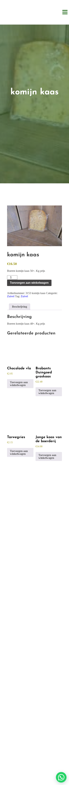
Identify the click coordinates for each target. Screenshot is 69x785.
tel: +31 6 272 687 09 (32, 654)
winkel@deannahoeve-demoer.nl (33, 660)
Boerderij (34, 529)
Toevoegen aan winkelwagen (29, 282)
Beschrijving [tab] (19, 306)
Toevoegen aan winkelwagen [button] (19, 384)
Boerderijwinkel (34, 523)
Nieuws (34, 536)
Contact (34, 542)
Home (34, 517)
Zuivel (10, 296)
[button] (61, 777)
